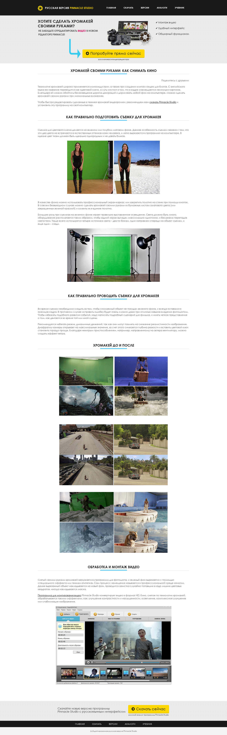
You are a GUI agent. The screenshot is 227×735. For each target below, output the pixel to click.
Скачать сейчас (151, 709)
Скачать (128, 7)
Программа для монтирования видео (59, 595)
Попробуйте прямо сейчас (115, 53)
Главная (111, 7)
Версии (145, 7)
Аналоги (162, 7)
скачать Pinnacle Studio (162, 102)
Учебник (179, 7)
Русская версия (69, 8)
